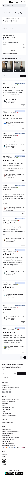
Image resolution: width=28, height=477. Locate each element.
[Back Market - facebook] (10, 392)
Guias (3, 411)
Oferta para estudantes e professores (10, 387)
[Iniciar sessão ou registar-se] (21, 2)
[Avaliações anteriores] (21, 357)
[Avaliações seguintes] (24, 357)
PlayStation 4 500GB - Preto (11, 99)
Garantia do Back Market (7, 433)
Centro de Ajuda (6, 409)
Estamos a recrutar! (6, 389)
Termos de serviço (6, 429)
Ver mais (5, 203)
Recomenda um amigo (7, 422)
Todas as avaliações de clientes (9, 415)
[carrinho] (24, 2)
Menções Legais (6, 441)
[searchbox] (15, 5)
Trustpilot (4, 454)
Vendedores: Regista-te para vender (10, 399)
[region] (14, 67)
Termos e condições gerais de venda (10, 431)
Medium (4, 456)
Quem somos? (5, 385)
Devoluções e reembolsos (8, 407)
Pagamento (5, 403)
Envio (3, 405)
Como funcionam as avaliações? (10, 53)
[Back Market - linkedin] (6, 392)
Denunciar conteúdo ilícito (8, 443)
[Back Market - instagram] (3, 392)
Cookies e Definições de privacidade (10, 437)
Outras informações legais (8, 439)
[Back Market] (14, 2)
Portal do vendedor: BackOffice (9, 401)
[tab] (4, 28)
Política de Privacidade (7, 435)
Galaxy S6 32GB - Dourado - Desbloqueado (14, 294)
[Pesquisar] (3, 5)
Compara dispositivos (7, 413)
